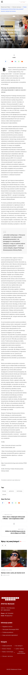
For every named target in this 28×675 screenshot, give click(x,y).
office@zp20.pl (8, 615)
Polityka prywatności (7, 632)
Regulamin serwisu (7, 626)
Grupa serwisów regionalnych (10, 635)
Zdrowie (4, 494)
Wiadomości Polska (7, 41)
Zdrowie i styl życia (6, 570)
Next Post (21, 529)
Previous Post (8, 514)
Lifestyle (4, 491)
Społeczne (11, 491)
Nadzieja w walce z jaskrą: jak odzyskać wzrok (13, 573)
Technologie (19, 491)
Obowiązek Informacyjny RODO (10, 629)
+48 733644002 (9, 613)
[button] (2, 545)
